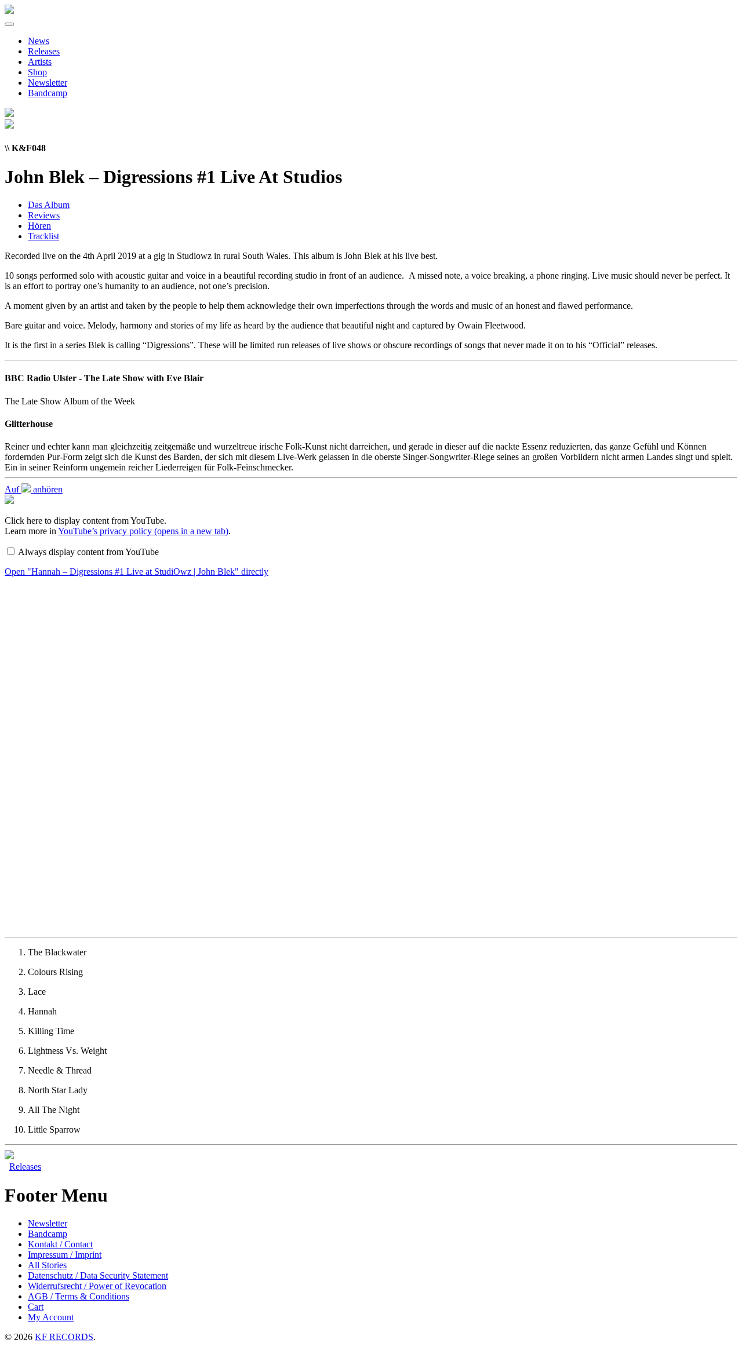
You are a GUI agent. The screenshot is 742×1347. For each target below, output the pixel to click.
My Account (51, 1317)
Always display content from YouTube (88, 552)
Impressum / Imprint (64, 1255)
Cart (35, 1307)
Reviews (44, 215)
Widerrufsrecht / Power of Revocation (97, 1286)
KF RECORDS (64, 1337)
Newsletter (47, 82)
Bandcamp (47, 93)
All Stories (47, 1265)
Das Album (49, 205)
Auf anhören (34, 489)
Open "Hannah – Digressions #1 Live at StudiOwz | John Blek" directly (136, 571)
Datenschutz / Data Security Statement (98, 1275)
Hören (39, 226)
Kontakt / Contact (60, 1244)
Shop (37, 72)
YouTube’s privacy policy (143, 531)
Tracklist (43, 236)
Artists (40, 62)
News (38, 41)
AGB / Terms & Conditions (78, 1296)
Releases (44, 51)
